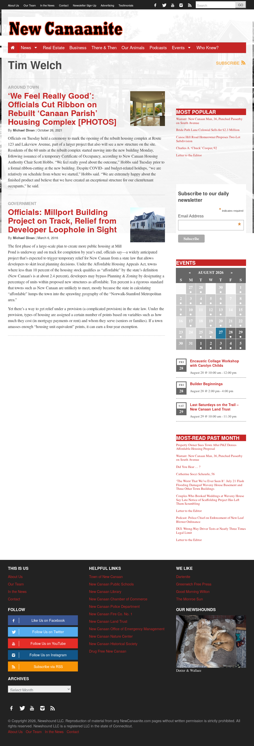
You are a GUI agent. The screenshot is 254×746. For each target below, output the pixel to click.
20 (221, 321)
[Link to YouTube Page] (173, 4)
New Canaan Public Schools (111, 583)
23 (181, 332)
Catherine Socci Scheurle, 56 (195, 474)
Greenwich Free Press (193, 583)
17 (191, 321)
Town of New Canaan (106, 576)
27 (191, 287)
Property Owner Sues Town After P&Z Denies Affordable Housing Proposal (206, 447)
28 (201, 287)
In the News (47, 5)
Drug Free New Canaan (107, 651)
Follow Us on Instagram (48, 654)
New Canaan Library (105, 591)
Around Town (23, 87)
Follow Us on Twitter (48, 631)
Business (78, 47)
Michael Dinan (24, 130)
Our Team (30, 5)
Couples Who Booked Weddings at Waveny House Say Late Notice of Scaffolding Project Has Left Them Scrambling (210, 500)
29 (241, 332)
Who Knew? (207, 47)
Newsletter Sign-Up (84, 5)
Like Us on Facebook (48, 620)
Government (22, 203)
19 (211, 321)
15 (241, 309)
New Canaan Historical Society (113, 643)
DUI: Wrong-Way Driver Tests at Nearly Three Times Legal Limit (211, 530)
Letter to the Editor (189, 155)
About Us (13, 5)
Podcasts (158, 47)
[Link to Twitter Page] (164, 4)
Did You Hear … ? (188, 466)
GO (240, 4)
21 (231, 321)
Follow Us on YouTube (48, 643)
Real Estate (53, 47)
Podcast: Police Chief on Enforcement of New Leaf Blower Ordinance (210, 519)
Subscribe (228, 63)
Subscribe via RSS (48, 666)
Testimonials (126, 5)
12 (211, 309)
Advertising (107, 5)
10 (191, 309)
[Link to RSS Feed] (190, 4)
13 (221, 309)
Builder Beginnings (206, 383)
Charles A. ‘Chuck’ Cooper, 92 (196, 148)
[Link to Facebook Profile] (156, 4)
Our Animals (133, 47)
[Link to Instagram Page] (181, 4)
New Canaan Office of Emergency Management (126, 628)
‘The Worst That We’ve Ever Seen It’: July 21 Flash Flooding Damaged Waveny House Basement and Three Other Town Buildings (210, 485)
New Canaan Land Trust (108, 621)
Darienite (183, 576)
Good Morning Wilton (193, 591)
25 (201, 332)
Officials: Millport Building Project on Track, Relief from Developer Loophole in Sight (62, 220)
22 (241, 321)
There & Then (104, 47)
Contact (63, 5)
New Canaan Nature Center (111, 636)
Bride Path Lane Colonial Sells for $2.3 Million (208, 129)
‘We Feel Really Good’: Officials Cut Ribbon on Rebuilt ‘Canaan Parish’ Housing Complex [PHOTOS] (62, 108)
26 (211, 332)
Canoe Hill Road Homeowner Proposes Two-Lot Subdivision (208, 139)
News (26, 47)
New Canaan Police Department (114, 606)
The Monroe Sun (189, 598)
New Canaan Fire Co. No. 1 (110, 613)
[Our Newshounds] (211, 640)
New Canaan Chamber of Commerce (118, 598)
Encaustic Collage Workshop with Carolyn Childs (214, 363)
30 (221, 287)
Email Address (209, 216)
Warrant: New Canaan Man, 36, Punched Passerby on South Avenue (209, 121)
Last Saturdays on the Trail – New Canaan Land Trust (214, 407)
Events (179, 47)
